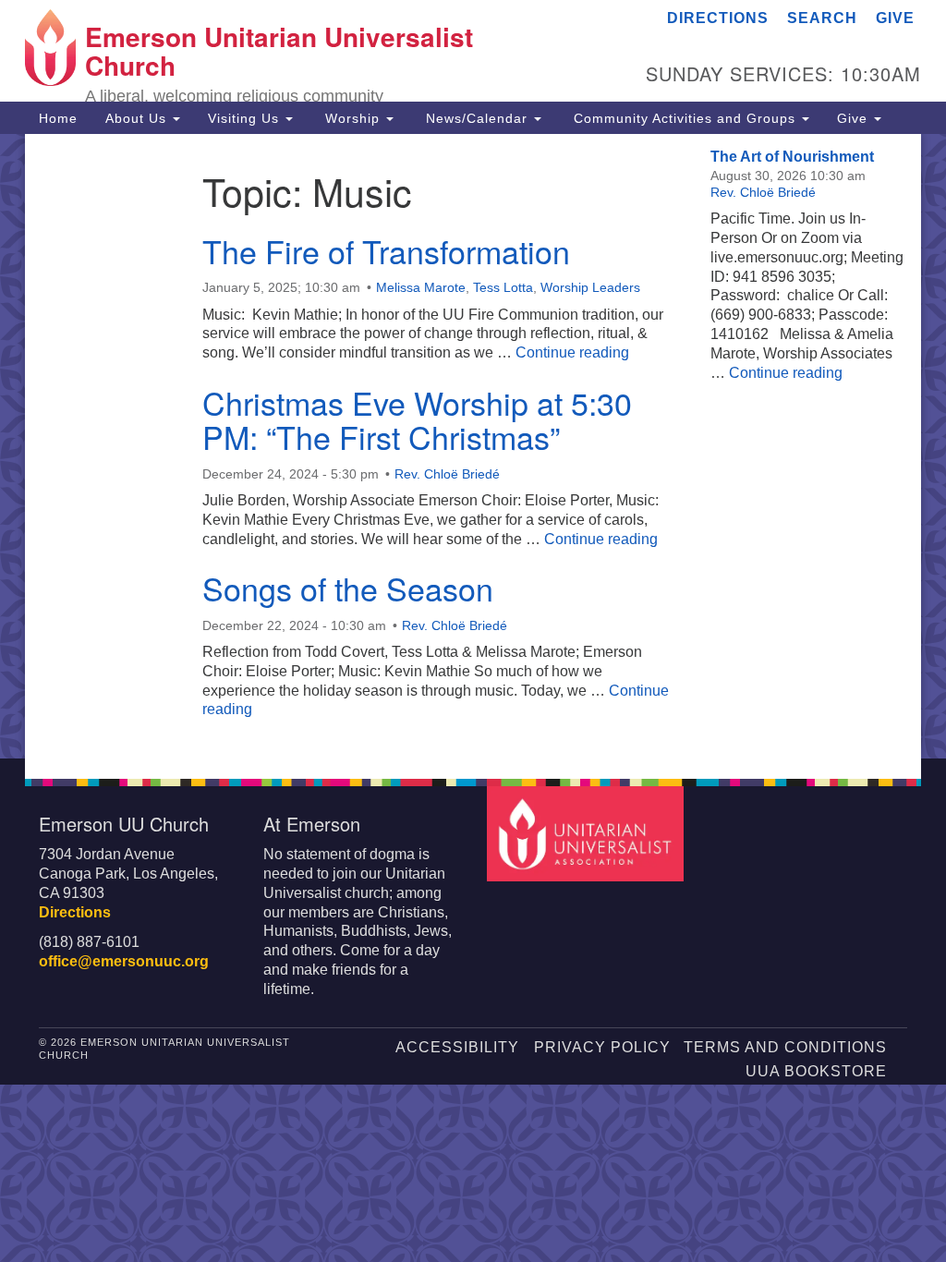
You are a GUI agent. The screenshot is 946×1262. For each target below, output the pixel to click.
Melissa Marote (421, 287)
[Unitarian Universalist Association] (587, 833)
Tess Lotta (503, 287)
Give (895, 18)
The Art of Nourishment (792, 156)
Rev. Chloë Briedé (447, 474)
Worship (352, 118)
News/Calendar (476, 118)
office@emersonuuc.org (124, 961)
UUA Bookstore (816, 1071)
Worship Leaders (590, 287)
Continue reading (572, 352)
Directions (718, 18)
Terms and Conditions (785, 1047)
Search (822, 18)
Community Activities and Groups (684, 118)
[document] (473, 446)
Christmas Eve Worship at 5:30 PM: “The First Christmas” (417, 419)
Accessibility (457, 1047)
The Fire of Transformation (386, 250)
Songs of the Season (347, 588)
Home (58, 118)
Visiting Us (246, 118)
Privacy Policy (602, 1047)
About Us (138, 118)
